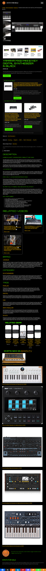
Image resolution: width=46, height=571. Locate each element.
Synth (34, 140)
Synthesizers (9, 7)
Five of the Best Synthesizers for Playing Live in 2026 (14, 384)
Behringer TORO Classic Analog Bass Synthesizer (30, 343)
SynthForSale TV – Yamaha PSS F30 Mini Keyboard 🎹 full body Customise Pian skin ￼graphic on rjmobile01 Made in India (12, 248)
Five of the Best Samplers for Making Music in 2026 (13, 425)
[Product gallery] (27, 27)
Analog (10, 140)
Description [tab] (7, 150)
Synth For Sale (12, 3)
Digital (15, 140)
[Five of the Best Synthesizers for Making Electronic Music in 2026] (22, 486)
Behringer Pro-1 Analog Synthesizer (16, 341)
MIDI (20, 140)
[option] (7, 24)
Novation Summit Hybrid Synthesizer (38, 341)
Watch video (7, 231)
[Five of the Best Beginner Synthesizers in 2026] (22, 525)
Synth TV (26, 351)
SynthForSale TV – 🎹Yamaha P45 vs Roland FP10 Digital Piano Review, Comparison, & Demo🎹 (12, 228)
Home (3, 7)
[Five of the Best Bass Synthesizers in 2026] (22, 447)
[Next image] (41, 27)
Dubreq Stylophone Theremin (23, 341)
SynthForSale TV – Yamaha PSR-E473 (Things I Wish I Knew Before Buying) (33, 227)
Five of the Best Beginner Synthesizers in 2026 (13, 546)
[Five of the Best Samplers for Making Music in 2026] (22, 405)
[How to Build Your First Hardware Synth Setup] (13, 358)
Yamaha (16, 7)
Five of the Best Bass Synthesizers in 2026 (12, 468)
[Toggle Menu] (42, 2)
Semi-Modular (27, 140)
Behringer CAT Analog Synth (8, 341)
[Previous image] (13, 27)
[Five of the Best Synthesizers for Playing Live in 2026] (22, 374)
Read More (6, 75)
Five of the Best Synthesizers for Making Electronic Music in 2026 (17, 503)
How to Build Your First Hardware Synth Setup (12, 364)
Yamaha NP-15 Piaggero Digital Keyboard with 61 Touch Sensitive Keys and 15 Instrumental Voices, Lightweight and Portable (32, 115)
